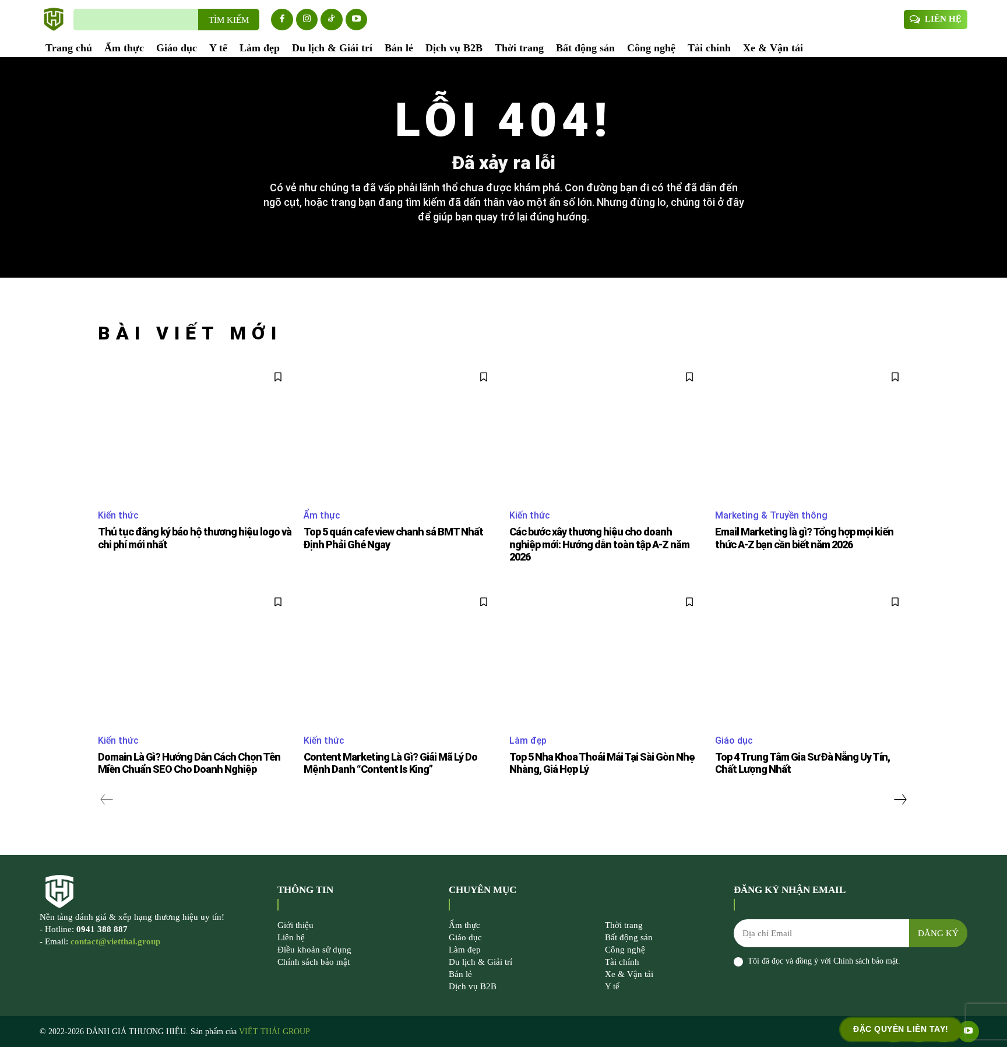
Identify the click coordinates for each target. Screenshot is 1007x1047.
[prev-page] (107, 799)
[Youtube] (357, 20)
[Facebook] (282, 20)
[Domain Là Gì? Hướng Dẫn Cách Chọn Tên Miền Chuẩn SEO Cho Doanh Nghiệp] (195, 656)
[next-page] (899, 799)
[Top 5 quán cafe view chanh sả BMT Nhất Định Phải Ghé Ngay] (401, 431)
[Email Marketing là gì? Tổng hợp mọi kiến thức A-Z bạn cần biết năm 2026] (812, 431)
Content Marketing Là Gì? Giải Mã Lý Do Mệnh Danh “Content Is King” (390, 763)
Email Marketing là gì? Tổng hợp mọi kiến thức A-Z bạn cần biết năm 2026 (804, 538)
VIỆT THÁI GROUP (274, 1031)
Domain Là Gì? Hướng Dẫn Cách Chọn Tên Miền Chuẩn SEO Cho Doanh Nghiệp (189, 763)
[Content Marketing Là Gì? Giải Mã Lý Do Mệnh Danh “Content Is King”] (401, 656)
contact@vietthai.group (115, 941)
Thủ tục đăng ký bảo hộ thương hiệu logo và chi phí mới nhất (194, 538)
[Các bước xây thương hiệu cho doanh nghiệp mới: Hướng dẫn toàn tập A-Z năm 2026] (606, 431)
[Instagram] (307, 20)
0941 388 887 (102, 929)
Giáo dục (734, 740)
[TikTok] (332, 20)
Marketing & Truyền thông (771, 515)
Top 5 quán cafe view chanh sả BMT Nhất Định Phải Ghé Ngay (393, 538)
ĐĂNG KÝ (938, 933)
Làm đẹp (528, 740)
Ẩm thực (322, 515)
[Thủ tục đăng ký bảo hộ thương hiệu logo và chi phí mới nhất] (195, 431)
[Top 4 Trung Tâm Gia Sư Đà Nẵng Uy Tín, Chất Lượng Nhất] (812, 656)
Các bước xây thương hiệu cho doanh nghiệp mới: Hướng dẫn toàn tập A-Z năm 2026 (599, 544)
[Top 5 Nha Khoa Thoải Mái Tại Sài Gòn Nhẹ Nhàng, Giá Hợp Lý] (606, 656)
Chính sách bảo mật (865, 961)
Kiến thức (118, 515)
